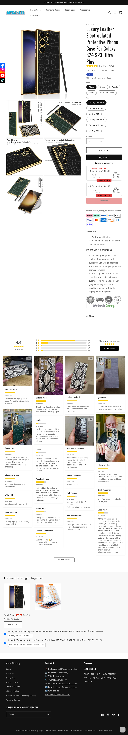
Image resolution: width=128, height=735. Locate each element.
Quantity (89, 136)
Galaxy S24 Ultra (96, 103)
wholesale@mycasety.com (57, 694)
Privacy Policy (12, 682)
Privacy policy (63, 730)
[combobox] (20, 636)
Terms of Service (13, 700)
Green (103, 87)
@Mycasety (61, 676)
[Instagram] (2, 70)
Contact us (11, 678)
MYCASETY (26, 731)
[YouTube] (2, 75)
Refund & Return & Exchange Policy (21, 696)
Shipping (89, 78)
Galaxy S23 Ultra (96, 120)
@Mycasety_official (68, 669)
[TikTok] (2, 80)
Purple (115, 87)
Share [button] (91, 316)
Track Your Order (13, 687)
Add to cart (104, 201)
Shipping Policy (12, 691)
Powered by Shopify (37, 731)
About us (10, 674)
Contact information (105, 730)
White (91, 93)
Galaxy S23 (94, 131)
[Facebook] (2, 65)
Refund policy (51, 730)
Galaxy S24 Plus (96, 108)
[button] (36, 10)
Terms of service (76, 730)
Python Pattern (107, 93)
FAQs (8, 669)
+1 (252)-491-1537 (68, 683)
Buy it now (104, 157)
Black (91, 87)
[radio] (104, 174)
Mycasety (63, 673)
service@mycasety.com (66, 687)
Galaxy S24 (94, 114)
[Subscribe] (48, 714)
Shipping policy (90, 730)
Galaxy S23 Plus (96, 125)
